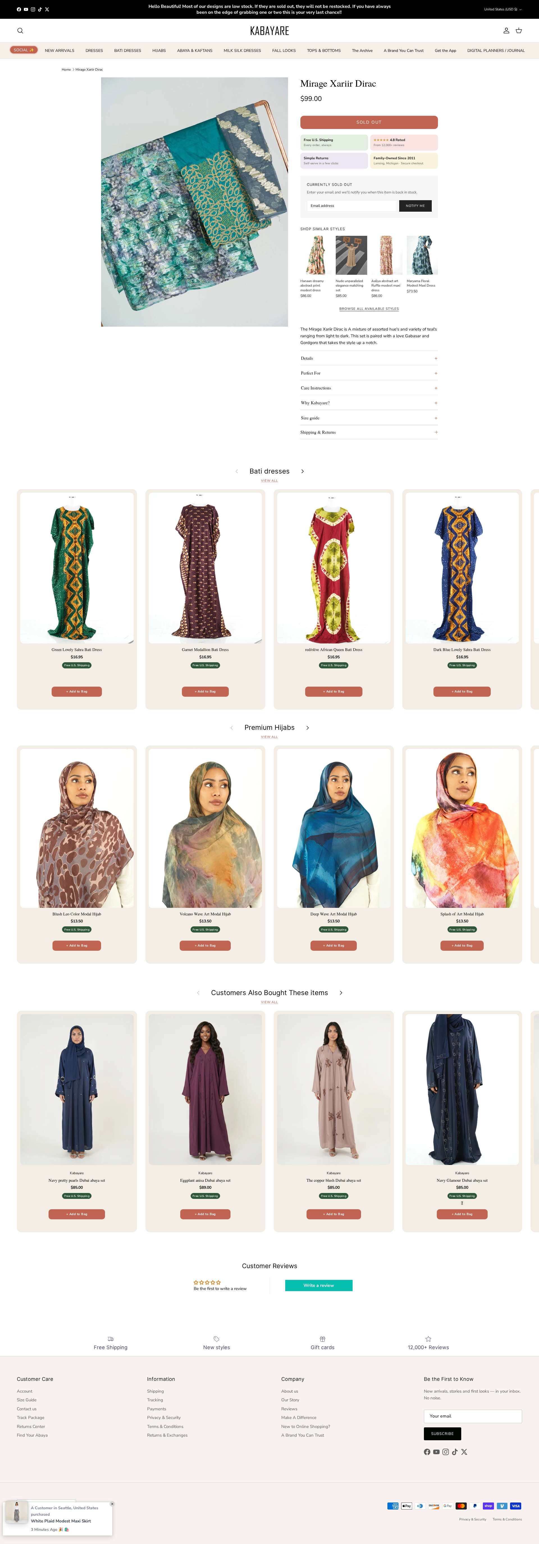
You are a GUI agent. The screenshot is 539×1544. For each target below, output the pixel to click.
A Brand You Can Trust (404, 50)
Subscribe (442, 1433)
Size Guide (26, 1400)
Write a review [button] (318, 1285)
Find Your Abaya (32, 1435)
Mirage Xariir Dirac (89, 69)
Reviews (289, 1409)
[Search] (20, 30)
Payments (156, 1409)
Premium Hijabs (270, 727)
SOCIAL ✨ (24, 49)
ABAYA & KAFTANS (195, 50)
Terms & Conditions (165, 1426)
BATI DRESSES (127, 50)
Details (307, 358)
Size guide (310, 418)
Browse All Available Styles (369, 308)
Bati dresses (270, 471)
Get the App (445, 50)
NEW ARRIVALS (59, 50)
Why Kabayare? (315, 402)
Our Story (290, 1400)
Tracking (155, 1400)
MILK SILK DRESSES (242, 50)
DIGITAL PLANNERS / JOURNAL (496, 50)
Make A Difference (298, 1417)
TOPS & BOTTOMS (324, 50)
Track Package (30, 1417)
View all (269, 481)
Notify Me (415, 206)
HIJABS (159, 50)
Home (66, 69)
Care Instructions (316, 388)
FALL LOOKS (284, 50)
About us (289, 1391)
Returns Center (31, 1426)
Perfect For (310, 373)
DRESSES (94, 50)
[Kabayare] (269, 30)
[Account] (505, 30)
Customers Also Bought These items (269, 993)
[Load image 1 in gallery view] (194, 201)
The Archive (362, 50)
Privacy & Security (164, 1417)
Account (24, 1391)
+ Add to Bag (76, 691)
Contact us (26, 1409)
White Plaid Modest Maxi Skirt (61, 1521)
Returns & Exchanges (167, 1435)
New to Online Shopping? (305, 1426)
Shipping (155, 1391)
